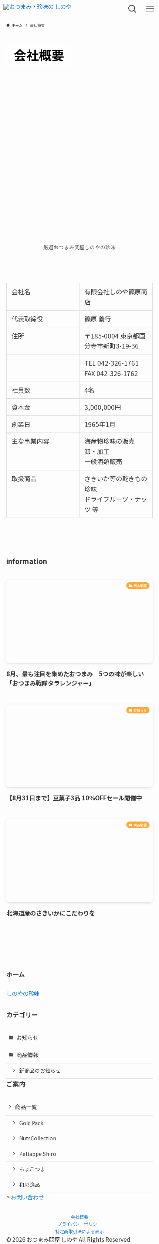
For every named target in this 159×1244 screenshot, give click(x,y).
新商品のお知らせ (40, 1070)
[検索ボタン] (132, 9)
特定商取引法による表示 (79, 1231)
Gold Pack (31, 1123)
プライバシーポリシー (79, 1224)
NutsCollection (37, 1138)
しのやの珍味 (23, 993)
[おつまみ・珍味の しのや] (37, 9)
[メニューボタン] (150, 9)
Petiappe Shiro (37, 1153)
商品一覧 (26, 1106)
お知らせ (27, 1037)
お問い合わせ (27, 1197)
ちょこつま (32, 1169)
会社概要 (79, 1217)
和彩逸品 (29, 1184)
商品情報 (27, 1054)
